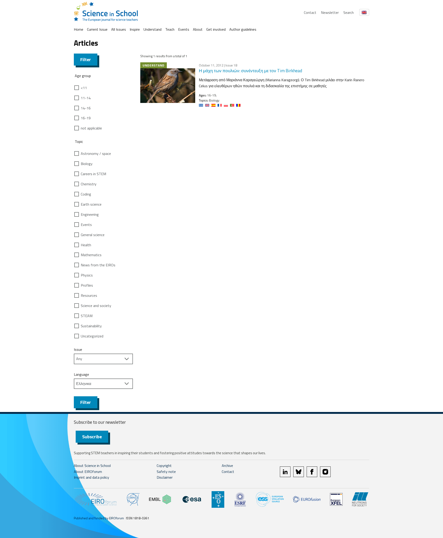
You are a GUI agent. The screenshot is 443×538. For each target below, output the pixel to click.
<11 (84, 87)
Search (348, 12)
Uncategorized (92, 336)
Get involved (216, 29)
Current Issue (97, 29)
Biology (87, 163)
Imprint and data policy (91, 477)
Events (183, 29)
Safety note (166, 471)
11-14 (86, 98)
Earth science (91, 204)
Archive (227, 465)
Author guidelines (242, 29)
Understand (153, 29)
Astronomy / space (96, 153)
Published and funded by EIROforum (99, 518)
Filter (85, 59)
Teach (169, 29)
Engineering (90, 214)
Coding (86, 194)
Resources (89, 295)
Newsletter (330, 12)
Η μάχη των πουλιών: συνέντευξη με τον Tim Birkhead (250, 70)
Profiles (87, 285)
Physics (87, 275)
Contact (310, 12)
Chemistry (88, 184)
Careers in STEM (93, 174)
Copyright (164, 465)
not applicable (91, 128)
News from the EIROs (98, 265)
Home (78, 29)
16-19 (86, 118)
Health (86, 245)
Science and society (96, 305)
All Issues (118, 29)
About (198, 29)
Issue (78, 349)
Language (81, 374)
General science (93, 234)
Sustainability (91, 326)
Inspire (135, 29)
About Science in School (92, 465)
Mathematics (91, 255)
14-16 (86, 108)
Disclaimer (165, 477)
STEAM (87, 316)
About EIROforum (88, 471)
